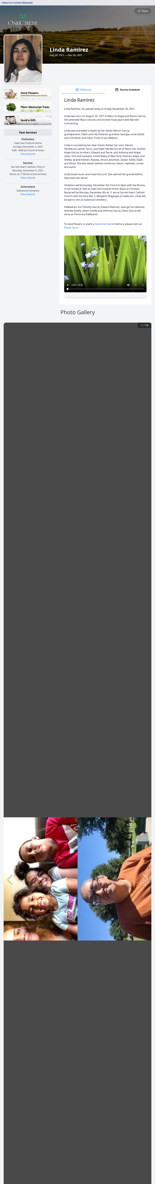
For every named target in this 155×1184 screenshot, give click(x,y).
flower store (71, 227)
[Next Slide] (145, 879)
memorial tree (103, 224)
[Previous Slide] (10, 879)
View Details (27, 154)
